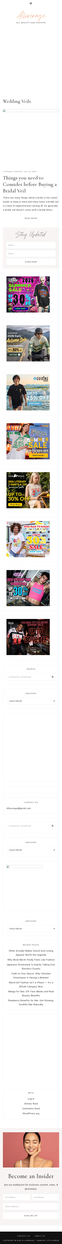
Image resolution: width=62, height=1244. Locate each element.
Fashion (18, 171)
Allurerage (31, 17)
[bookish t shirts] (28, 507)
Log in (31, 1098)
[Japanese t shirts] (28, 458)
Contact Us (23, 1236)
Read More (31, 218)
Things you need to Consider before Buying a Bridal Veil (30, 184)
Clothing (8, 171)
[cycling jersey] (28, 360)
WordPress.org (31, 1113)
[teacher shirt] (28, 556)
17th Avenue (52, 1240)
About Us (40, 1236)
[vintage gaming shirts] (28, 654)
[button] (31, 3)
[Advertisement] (31, 63)
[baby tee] (28, 605)
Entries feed (31, 1103)
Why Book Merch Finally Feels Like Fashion (31, 959)
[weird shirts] (28, 311)
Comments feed (31, 1108)
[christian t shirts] (28, 409)
